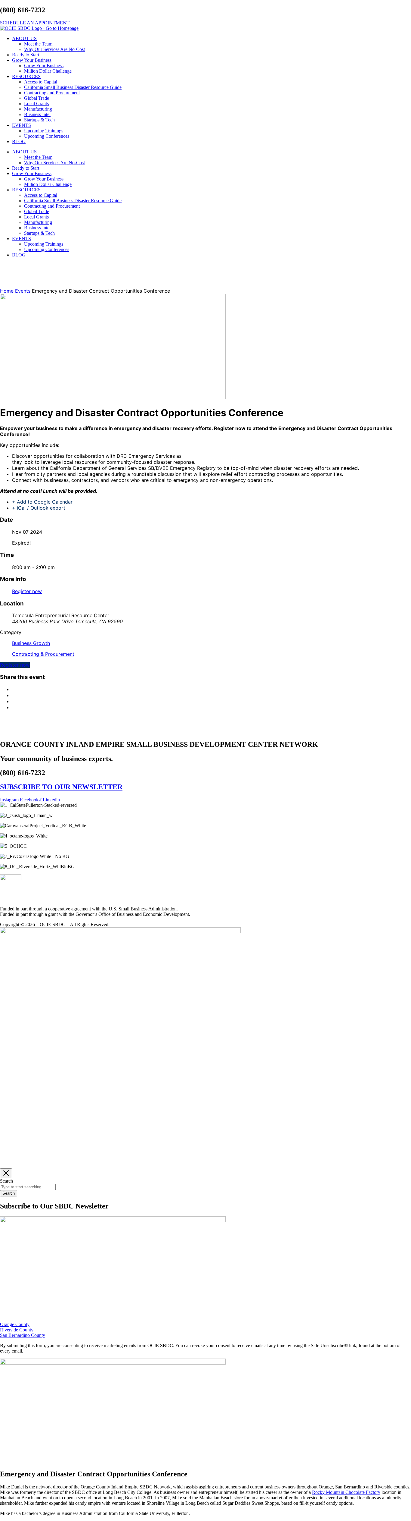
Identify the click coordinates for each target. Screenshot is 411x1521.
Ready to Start (25, 54)
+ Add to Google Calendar (42, 502)
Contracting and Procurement (52, 92)
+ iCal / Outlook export (38, 508)
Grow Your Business (31, 60)
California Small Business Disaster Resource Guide (73, 87)
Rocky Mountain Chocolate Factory (346, 1492)
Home (7, 291)
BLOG (19, 141)
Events (22, 291)
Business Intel (37, 114)
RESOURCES (26, 76)
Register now (27, 591)
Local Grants (36, 103)
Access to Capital (40, 81)
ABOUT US (24, 38)
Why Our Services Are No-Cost (54, 49)
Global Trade (36, 98)
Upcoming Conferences (46, 136)
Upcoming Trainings (43, 130)
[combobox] (28, 1187)
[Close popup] (6, 1173)
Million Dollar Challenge (48, 71)
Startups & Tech (39, 119)
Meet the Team (38, 43)
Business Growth (31, 643)
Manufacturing (38, 109)
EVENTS (21, 125)
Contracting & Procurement (43, 654)
